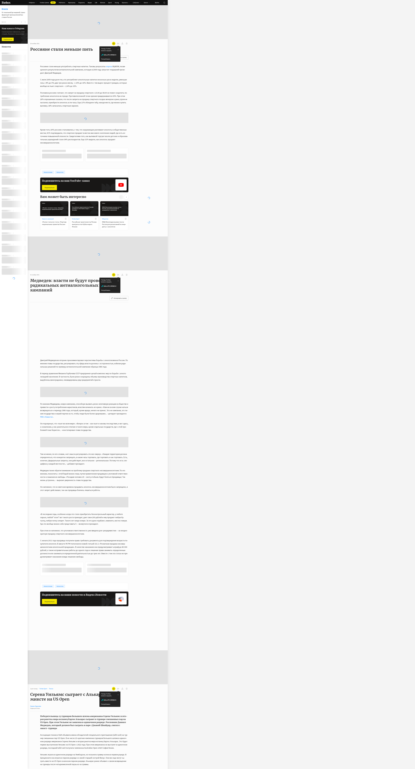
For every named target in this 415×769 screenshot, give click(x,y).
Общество (105, 242)
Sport (110, 3)
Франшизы (71, 3)
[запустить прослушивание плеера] (118, 43)
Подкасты (81, 3)
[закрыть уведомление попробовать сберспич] (118, 49)
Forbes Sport (75, 242)
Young (117, 3)
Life (96, 3)
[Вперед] (132, 178)
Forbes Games (47, 3)
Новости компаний (48, 242)
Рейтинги (62, 3)
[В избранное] (65, 241)
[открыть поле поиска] (164, 2)
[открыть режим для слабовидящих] (113, 43)
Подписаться (49, 210)
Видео (90, 3)
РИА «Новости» (46, 439)
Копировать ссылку (120, 321)
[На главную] (6, 3)
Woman (102, 3)
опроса (109, 66)
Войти (157, 3)
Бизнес (44, 656)
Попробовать (105, 59)
